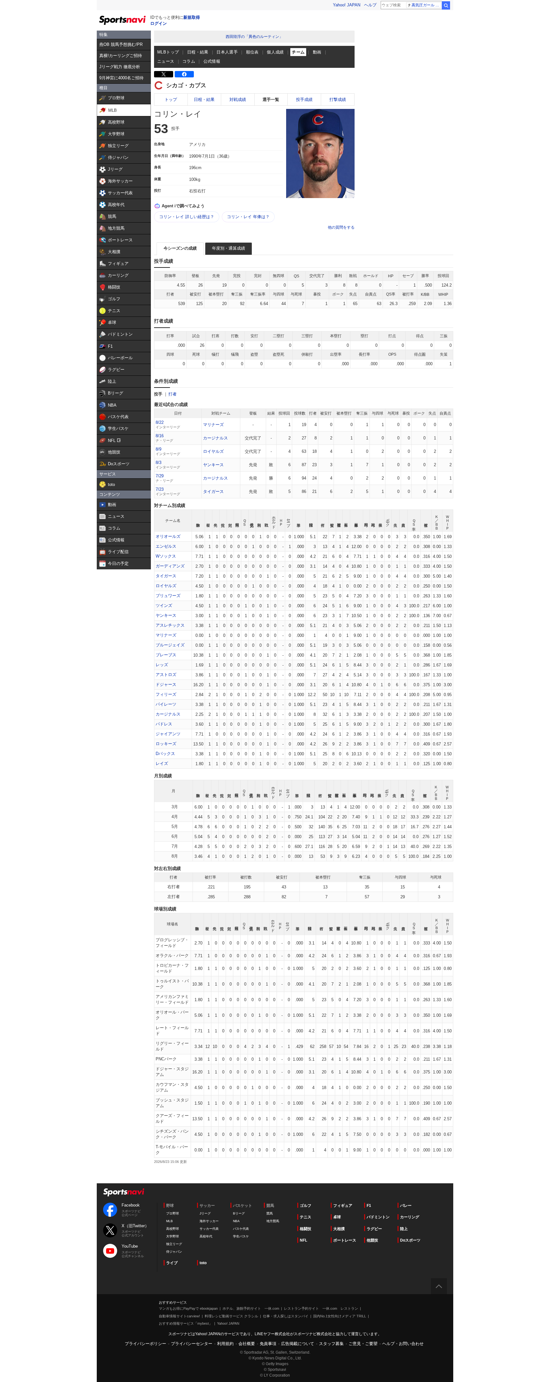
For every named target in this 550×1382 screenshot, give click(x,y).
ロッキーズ (166, 743)
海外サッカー (209, 1221)
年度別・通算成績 (228, 248)
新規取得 (191, 17)
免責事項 (268, 1343)
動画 (317, 52)
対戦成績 (237, 99)
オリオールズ (168, 536)
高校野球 (172, 1228)
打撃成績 (337, 99)
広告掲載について (297, 1343)
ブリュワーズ (168, 595)
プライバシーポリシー (145, 1343)
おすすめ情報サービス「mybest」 (185, 1323)
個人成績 (275, 52)
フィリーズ (166, 694)
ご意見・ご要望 (363, 1343)
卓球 (337, 1217)
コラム (188, 61)
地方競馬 (272, 1221)
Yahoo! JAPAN (346, 5)
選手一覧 (271, 99)
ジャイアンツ (168, 733)
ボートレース (344, 1240)
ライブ (172, 1263)
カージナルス (215, 438)
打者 (172, 394)
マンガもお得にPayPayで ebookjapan (188, 1308)
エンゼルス (166, 546)
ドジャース (166, 684)
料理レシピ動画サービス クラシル (231, 1316)
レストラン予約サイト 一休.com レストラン (321, 1308)
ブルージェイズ (170, 645)
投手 (158, 394)
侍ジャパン (174, 1251)
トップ (171, 99)
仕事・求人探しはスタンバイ (285, 1316)
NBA (236, 1221)
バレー (406, 1205)
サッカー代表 (209, 1228)
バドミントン (378, 1217)
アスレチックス (170, 625)
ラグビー (374, 1229)
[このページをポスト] (163, 74)
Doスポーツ (410, 1240)
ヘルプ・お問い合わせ (403, 1343)
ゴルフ (305, 1205)
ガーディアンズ (170, 566)
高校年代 (206, 1236)
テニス (305, 1217)
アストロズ (166, 674)
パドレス (164, 724)
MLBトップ (168, 52)
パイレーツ (166, 704)
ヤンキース (213, 464)
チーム (298, 52)
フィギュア (342, 1205)
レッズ (162, 664)
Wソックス (166, 556)
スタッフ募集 (331, 1343)
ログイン (158, 23)
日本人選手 (227, 52)
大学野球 (172, 1236)
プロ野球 (172, 1213)
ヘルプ (370, 5)
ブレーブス (166, 654)
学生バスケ (241, 1236)
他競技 (372, 1240)
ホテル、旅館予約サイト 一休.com (250, 1308)
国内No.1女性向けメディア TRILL (339, 1316)
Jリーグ (205, 1213)
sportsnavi (124, 1192)
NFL (303, 1240)
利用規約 (225, 1343)
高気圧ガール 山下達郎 (426, 5)
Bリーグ (239, 1213)
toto (203, 1263)
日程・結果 (197, 52)
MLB (169, 1221)
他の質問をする (341, 227)
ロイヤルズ (213, 451)
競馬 (269, 1213)
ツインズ (164, 605)
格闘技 (305, 1229)
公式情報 (212, 61)
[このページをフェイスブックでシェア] (184, 74)
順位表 (252, 52)
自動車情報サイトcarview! (179, 1316)
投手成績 (304, 99)
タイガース (213, 491)
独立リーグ (174, 1244)
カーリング (409, 1217)
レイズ (162, 763)
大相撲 (339, 1229)
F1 (369, 1205)
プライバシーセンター (191, 1343)
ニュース (165, 61)
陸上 (404, 1229)
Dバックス (165, 753)
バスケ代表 (241, 1228)
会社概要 (246, 1343)
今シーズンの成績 (180, 248)
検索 (446, 5)
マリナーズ (213, 424)
